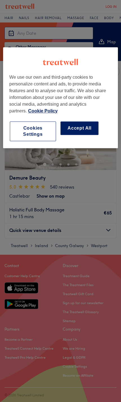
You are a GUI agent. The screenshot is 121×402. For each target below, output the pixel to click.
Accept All (79, 128)
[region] (60, 97)
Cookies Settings (32, 131)
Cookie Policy (43, 111)
